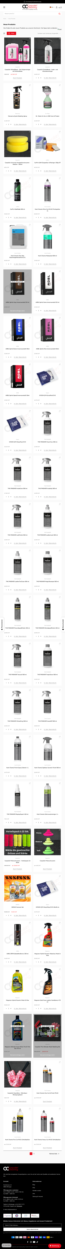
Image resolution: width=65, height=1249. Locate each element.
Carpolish (17, 67)
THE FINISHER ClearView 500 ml (47, 442)
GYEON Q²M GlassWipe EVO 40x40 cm (47, 907)
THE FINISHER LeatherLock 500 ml (47, 535)
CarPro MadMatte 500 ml (17, 209)
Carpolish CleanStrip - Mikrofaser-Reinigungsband (18, 1094)
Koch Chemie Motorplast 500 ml (47, 256)
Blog (33, 1185)
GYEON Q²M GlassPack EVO (17, 442)
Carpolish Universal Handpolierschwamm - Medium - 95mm (17, 163)
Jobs (33, 1193)
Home (4, 18)
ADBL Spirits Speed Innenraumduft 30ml (17, 395)
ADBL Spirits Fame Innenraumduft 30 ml (47, 302)
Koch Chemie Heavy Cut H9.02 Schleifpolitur (47, 1139)
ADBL (17, 299)
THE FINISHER (47, 439)
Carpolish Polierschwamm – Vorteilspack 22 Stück (17, 861)
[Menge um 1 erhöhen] (40, 78)
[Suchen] (59, 13)
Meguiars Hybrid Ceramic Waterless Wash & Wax (47, 954)
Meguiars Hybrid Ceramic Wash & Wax (17, 1000)
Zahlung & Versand (37, 1196)
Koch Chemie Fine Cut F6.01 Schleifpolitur (17, 1139)
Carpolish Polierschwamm (47, 861)
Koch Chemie (48, 206)
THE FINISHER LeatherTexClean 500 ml (17, 581)
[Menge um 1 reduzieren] (36, 78)
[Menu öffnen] (4, 7)
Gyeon (47, 393)
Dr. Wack (47, 113)
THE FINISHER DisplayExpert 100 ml (17, 814)
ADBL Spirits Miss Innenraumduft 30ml (47, 349)
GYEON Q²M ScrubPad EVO (47, 395)
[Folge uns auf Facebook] (27, 1242)
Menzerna (17, 113)
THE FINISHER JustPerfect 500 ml (17, 535)
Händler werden (36, 1190)
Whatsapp (19, 1206)
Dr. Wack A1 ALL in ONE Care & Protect (47, 116)
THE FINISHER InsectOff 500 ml (47, 721)
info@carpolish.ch (12, 1209)
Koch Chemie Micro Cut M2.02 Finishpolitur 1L (47, 210)
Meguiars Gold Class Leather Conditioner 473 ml (47, 1001)
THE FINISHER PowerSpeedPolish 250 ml (17, 628)
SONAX (17, 904)
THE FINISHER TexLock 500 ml (18, 674)
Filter (13, 33)
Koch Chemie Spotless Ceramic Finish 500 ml (47, 768)
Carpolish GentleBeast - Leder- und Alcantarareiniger (47, 70)
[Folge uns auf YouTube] (34, 1242)
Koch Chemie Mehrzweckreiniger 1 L (47, 814)
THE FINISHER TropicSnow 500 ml (47, 674)
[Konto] (56, 7)
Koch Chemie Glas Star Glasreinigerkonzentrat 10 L (17, 256)
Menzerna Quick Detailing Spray (17, 116)
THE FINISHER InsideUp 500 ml (47, 488)
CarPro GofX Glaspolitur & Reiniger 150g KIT (47, 163)
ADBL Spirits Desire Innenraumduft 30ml (18, 349)
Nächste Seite (53, 1154)
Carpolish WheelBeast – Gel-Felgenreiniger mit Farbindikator (17, 70)
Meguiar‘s (47, 951)
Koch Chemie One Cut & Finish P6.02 (47, 1093)
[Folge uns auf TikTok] (37, 1242)
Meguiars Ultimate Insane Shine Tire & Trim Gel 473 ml (17, 1047)
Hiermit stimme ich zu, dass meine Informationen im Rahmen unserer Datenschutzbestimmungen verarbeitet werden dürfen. (33, 1232)
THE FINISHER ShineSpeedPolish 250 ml (47, 628)
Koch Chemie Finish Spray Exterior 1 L (17, 768)
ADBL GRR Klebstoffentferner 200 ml (17, 954)
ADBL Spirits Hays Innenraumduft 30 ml (17, 302)
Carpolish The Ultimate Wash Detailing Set (47, 1047)
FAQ (33, 1187)
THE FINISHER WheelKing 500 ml (18, 721)
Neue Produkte (11, 18)
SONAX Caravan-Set (18, 907)
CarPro (47, 160)
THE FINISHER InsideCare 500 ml (17, 488)
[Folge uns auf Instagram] (31, 1242)
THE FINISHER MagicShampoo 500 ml (47, 581)
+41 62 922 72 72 (19, 1204)
